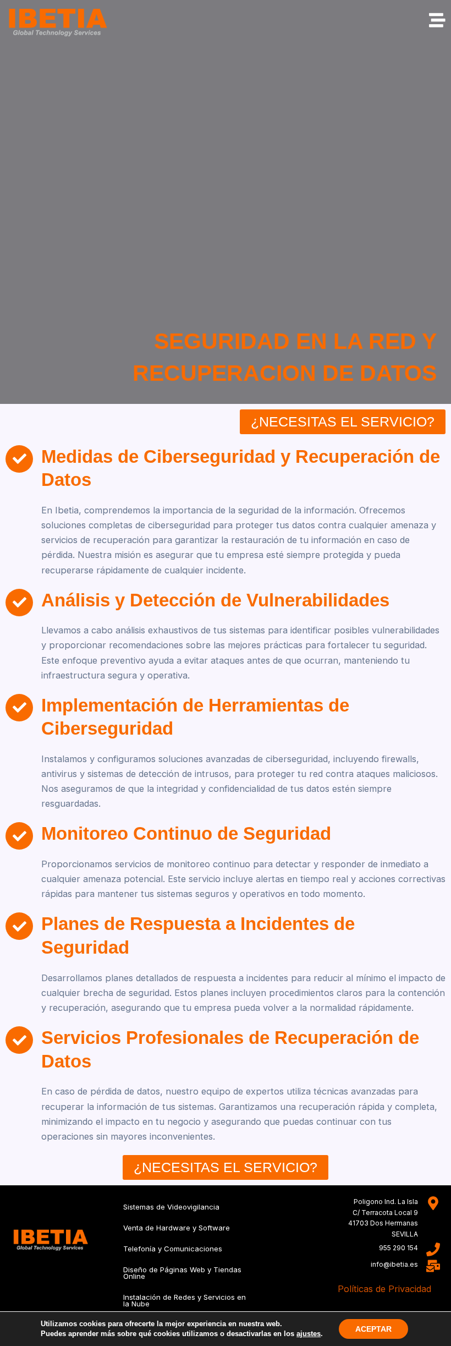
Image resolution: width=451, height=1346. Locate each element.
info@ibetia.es (394, 1264)
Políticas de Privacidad (384, 1288)
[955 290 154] (433, 1249)
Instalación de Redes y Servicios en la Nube (184, 1300)
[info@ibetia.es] (433, 1266)
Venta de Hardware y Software (176, 1227)
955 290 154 (398, 1248)
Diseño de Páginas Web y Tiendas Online (182, 1273)
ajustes (308, 1333)
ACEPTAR (373, 1329)
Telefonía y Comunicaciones (172, 1248)
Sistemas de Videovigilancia (171, 1206)
